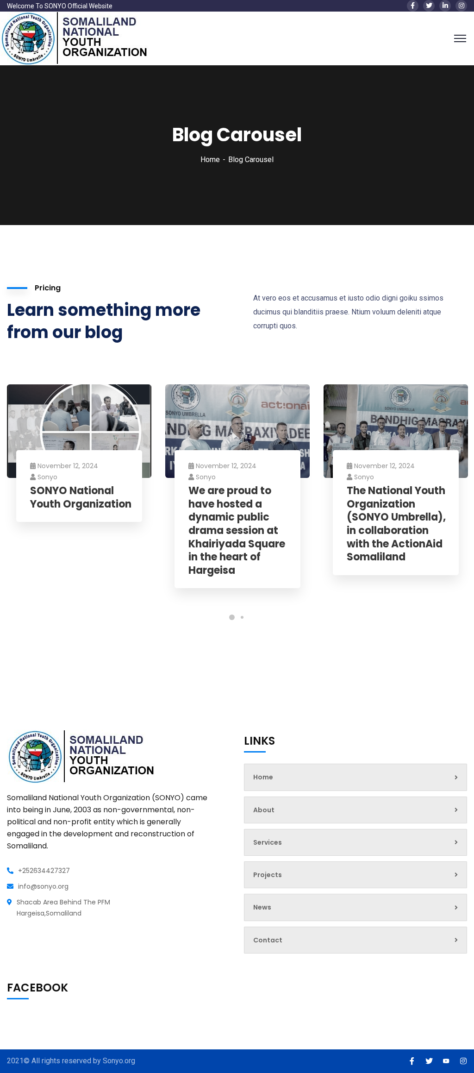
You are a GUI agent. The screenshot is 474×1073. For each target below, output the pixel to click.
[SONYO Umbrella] (74, 37)
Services (267, 842)
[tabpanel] (79, 462)
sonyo (47, 477)
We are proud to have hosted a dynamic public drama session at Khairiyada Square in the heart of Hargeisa (236, 530)
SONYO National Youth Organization (80, 497)
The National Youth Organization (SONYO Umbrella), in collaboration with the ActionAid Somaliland (396, 524)
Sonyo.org (119, 1060)
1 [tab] (232, 617)
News (262, 907)
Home (210, 159)
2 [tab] (242, 617)
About (263, 810)
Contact (267, 940)
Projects (267, 874)
